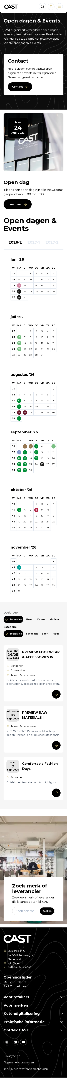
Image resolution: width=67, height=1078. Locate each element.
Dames (41, 619)
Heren (29, 619)
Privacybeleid (12, 1056)
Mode (56, 633)
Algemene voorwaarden (19, 1062)
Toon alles (16, 619)
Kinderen (55, 619)
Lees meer (15, 204)
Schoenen (32, 633)
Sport (45, 633)
